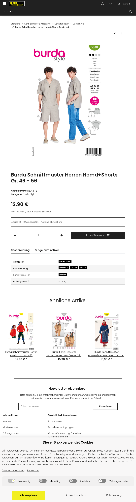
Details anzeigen (115, 495)
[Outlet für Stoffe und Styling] (17, 3)
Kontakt (7, 421)
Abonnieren (105, 406)
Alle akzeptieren (28, 495)
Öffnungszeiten (11, 433)
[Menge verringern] (14, 235)
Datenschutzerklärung (76, 395)
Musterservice (10, 427)
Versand (37, 211)
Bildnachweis (55, 421)
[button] (102, 3)
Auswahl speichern (76, 495)
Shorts (83, 268)
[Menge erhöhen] (61, 235)
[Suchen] (130, 11)
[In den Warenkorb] (13, 43)
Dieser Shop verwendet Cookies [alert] (68, 442)
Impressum (33, 470)
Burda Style (29, 194)
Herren (62, 275)
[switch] (11, 481)
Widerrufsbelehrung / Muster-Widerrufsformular (64, 435)
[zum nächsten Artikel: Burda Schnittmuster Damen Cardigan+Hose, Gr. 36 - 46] (121, 33)
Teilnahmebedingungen (60, 427)
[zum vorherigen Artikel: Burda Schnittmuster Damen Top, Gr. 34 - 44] (114, 33)
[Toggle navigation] (4, 2)
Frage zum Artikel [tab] (47, 250)
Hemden (63, 268)
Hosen (74, 268)
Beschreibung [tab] (20, 250)
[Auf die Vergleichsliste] (109, 51)
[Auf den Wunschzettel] (118, 51)
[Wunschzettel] (110, 3)
